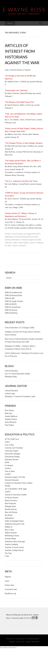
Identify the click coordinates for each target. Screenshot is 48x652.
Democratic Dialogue (12, 454)
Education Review (11, 459)
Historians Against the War (31, 240)
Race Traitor (9, 530)
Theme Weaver (32, 641)
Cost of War (9, 445)
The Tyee (8, 553)
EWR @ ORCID (11, 304)
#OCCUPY (36, 234)
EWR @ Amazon (11, 310)
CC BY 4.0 (27, 618)
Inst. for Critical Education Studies (17, 374)
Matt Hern (8, 413)
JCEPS (7, 492)
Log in (7, 581)
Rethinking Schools (12, 536)
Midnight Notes (10, 506)
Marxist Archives (11, 500)
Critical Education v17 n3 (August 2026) (19, 328)
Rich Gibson (9, 410)
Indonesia (8, 243)
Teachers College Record (14, 550)
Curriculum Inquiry (11, 451)
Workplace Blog (11, 377)
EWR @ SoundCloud (12, 307)
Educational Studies (12, 457)
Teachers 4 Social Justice (14, 547)
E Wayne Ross (24, 9)
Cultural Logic (10, 393)
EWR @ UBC (10, 298)
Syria (32, 243)
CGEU (7, 442)
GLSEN (7, 474)
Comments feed (11, 589)
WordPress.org (10, 593)
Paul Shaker (9, 425)
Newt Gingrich (24, 243)
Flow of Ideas (10, 471)
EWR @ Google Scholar (14, 301)
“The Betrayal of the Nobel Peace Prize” (19, 102)
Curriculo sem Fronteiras (14, 448)
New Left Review (11, 512)
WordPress (33, 639)
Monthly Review (11, 509)
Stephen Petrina (11, 419)
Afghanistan (9, 237)
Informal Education (12, 480)
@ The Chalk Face (12, 439)
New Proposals (10, 503)
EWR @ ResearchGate (13, 295)
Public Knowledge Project (14, 521)
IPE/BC (7, 486)
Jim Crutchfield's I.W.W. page (16, 489)
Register (8, 577)
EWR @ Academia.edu (13, 292)
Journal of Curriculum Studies (16, 495)
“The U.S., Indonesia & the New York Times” (21, 181)
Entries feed (9, 585)
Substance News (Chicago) (15, 541)
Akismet (14, 647)
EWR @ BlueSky (11, 313)
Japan (15, 243)
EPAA (7, 462)
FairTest (8, 468)
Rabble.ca (8, 527)
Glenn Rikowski (10, 422)
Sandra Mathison (11, 416)
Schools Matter (10, 539)
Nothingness (9, 518)
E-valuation (9, 465)
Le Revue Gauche (11, 498)
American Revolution (12, 240)
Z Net (7, 556)
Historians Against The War (15, 477)
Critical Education (11, 371)
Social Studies (17, 234)
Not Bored (8, 515)
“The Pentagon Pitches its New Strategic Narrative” (24, 143)
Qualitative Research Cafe (14, 524)
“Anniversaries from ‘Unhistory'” (16, 90)
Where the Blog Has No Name (17, 615)
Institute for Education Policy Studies (19, 483)
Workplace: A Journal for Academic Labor (20, 396)
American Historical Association (26, 237)
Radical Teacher (11, 533)
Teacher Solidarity (11, 544)
